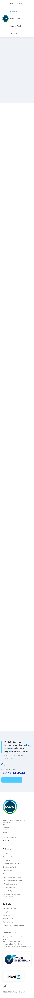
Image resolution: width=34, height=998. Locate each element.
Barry (3, 570)
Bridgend (22, 568)
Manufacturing (9, 523)
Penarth (8, 570)
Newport (9, 568)
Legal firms (8, 535)
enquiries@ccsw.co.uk (9, 837)
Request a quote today (9, 596)
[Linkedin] (5, 986)
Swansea (15, 568)
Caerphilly (29, 568)
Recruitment (8, 545)
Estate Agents (9, 538)
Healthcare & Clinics (11, 543)
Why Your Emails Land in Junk (11, 942)
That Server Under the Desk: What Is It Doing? (17, 946)
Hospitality (8, 519)
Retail (6, 526)
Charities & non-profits (11, 531)
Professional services (11, 521)
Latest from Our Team (10, 932)
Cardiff (3, 568)
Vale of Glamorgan (17, 570)
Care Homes (9, 547)
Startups (7, 540)
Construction (9, 528)
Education (8, 533)
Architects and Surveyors (12, 550)
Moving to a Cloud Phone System (12, 944)
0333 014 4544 (13, 84)
